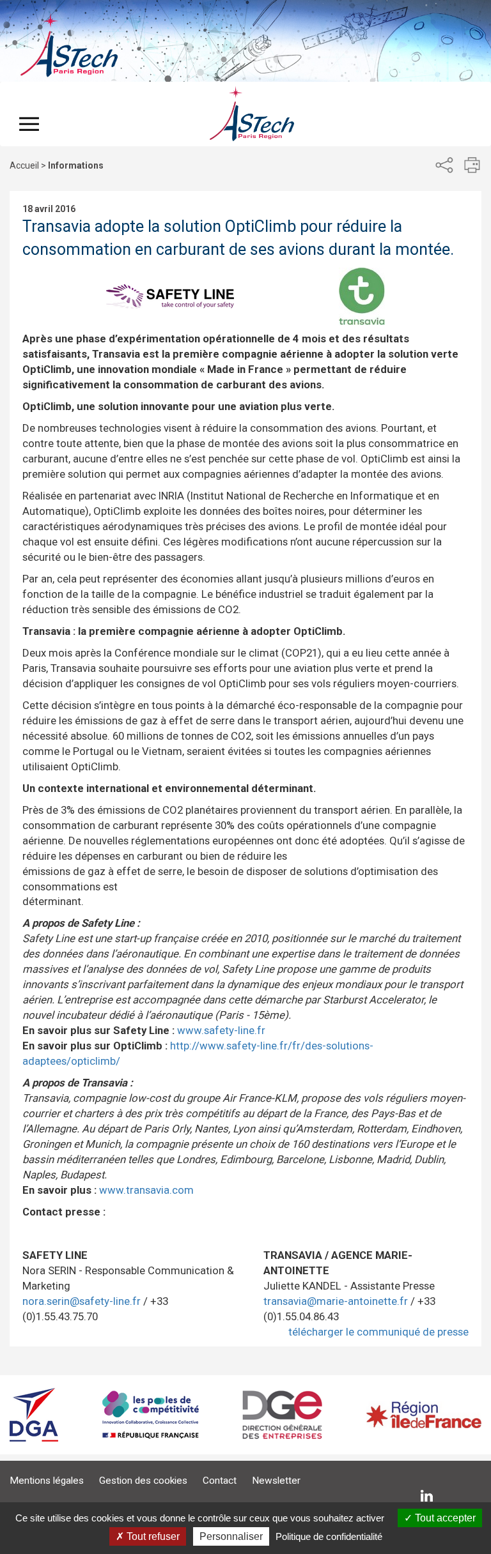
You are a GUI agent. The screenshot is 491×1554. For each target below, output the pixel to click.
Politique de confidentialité (329, 1536)
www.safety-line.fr (221, 1030)
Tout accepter (444, 1517)
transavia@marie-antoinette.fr (335, 1301)
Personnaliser (231, 1536)
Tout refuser (152, 1536)
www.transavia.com (146, 1190)
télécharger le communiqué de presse (378, 1331)
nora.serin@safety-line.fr (81, 1301)
